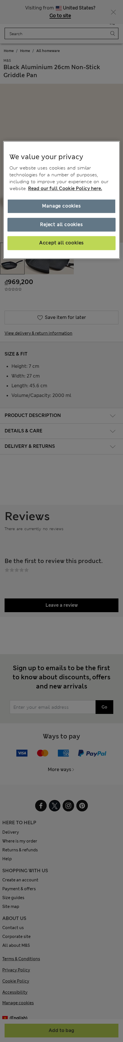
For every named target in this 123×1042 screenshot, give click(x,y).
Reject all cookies (61, 224)
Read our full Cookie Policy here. (65, 189)
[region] (61, 200)
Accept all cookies (61, 243)
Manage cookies (61, 206)
